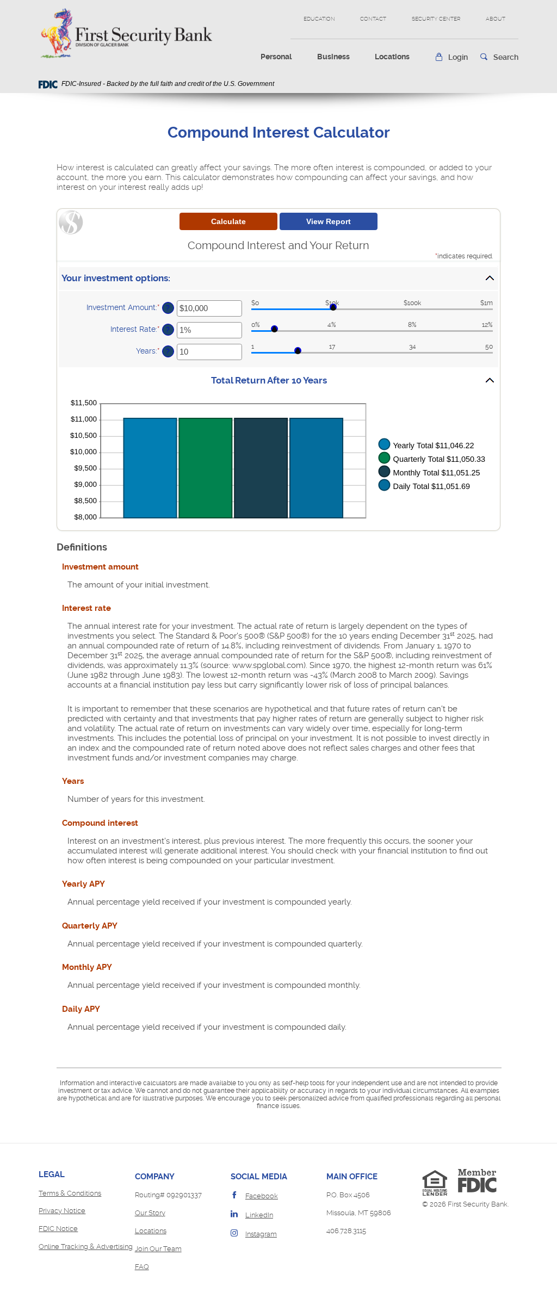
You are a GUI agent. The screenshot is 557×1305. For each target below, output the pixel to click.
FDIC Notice (58, 1228)
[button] (451, 57)
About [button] (495, 18)
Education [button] (319, 18)
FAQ (142, 1267)
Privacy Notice (62, 1211)
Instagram (261, 1234)
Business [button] (333, 56)
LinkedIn (259, 1215)
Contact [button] (373, 18)
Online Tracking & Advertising (86, 1246)
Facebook (261, 1196)
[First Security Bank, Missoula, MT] (125, 33)
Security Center (436, 18)
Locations (392, 56)
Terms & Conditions (70, 1193)
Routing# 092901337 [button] (168, 1195)
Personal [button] (276, 56)
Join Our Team (158, 1249)
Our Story (150, 1213)
